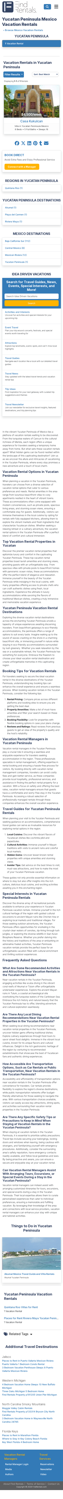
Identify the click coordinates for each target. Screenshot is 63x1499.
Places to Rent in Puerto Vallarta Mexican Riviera (27, 1360)
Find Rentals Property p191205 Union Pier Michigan (29, 1394)
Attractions (11, 342)
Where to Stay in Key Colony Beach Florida (24, 1438)
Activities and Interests (17, 312)
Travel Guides (12, 358)
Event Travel (11, 327)
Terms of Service (36, 1483)
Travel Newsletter (14, 404)
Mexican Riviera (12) (16, 255)
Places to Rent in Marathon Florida (20, 1435)
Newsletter (46, 1469)
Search (31, 303)
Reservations (47, 1464)
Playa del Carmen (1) (16, 214)
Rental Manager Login (16, 1464)
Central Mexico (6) (15, 248)
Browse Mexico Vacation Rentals (24, 30)
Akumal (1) (10, 207)
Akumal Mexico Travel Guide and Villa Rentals (29, 1274)
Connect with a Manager (22, 166)
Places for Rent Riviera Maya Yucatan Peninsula (32, 1318)
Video (43, 1474)
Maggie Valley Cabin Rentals (17, 1408)
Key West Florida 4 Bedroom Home (20, 1442)
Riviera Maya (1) (13, 221)
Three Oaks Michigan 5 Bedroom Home (23, 1391)
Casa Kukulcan (31, 121)
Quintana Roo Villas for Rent (21, 1307)
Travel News (11, 373)
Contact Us (54, 1483)
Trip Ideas (10, 389)
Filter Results (13, 74)
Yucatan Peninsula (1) (16, 262)
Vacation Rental (14, 43)
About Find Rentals (13, 1483)
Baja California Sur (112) (17, 241)
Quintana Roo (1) (14, 188)
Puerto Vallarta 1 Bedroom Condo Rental (23, 1364)
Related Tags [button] (19, 1334)
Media (8, 1469)
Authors (9, 1474)
